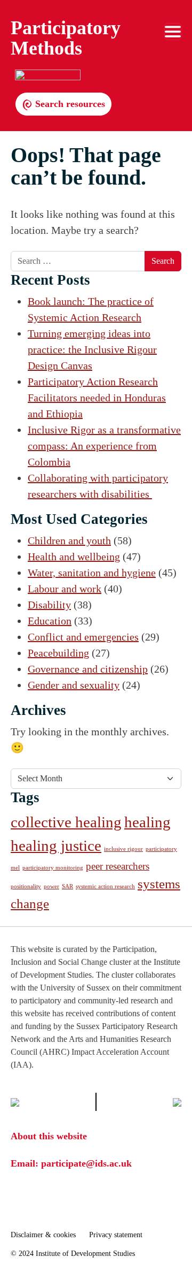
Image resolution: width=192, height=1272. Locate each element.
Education (49, 621)
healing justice (56, 845)
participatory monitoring (52, 868)
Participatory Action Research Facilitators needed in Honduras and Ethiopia (97, 398)
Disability (49, 605)
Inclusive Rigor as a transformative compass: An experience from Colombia (104, 446)
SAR (67, 886)
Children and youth (69, 540)
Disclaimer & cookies (43, 1235)
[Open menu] (172, 31)
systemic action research (105, 886)
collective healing (66, 822)
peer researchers (117, 866)
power (51, 886)
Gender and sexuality (73, 685)
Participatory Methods (66, 38)
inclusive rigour (123, 849)
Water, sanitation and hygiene (92, 572)
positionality (26, 886)
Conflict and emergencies (83, 637)
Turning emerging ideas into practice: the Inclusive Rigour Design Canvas (92, 349)
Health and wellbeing (74, 556)
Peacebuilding (58, 653)
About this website (49, 1136)
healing (147, 822)
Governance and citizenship (88, 669)
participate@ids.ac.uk (86, 1163)
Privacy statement (115, 1235)
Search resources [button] (69, 103)
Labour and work (64, 589)
